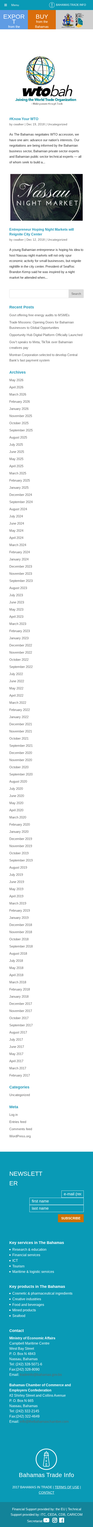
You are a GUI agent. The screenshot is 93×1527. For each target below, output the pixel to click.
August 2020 (18, 781)
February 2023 (19, 631)
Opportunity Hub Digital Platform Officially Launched (45, 335)
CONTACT (46, 1492)
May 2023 (16, 609)
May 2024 (16, 530)
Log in (13, 1114)
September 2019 (21, 860)
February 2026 (19, 401)
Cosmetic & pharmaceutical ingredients (42, 1293)
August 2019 (18, 867)
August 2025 (18, 437)
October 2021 (19, 738)
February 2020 (19, 824)
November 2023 (20, 573)
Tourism (18, 1266)
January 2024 (19, 559)
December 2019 (20, 839)
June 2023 (16, 602)
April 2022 (16, 695)
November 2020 (20, 760)
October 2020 (19, 767)
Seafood (18, 1316)
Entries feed (17, 1122)
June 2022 (16, 681)
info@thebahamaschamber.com (44, 1421)
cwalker (18, 124)
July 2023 (16, 595)
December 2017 (20, 1003)
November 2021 (20, 731)
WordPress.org (20, 1136)
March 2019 (17, 903)
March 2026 (17, 394)
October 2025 (19, 423)
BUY (42, 16)
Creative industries (26, 1299)
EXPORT (14, 19)
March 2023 (17, 624)
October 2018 (19, 939)
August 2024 (18, 509)
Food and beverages (28, 1305)
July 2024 (16, 516)
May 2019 (16, 889)
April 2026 (16, 387)
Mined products (24, 1310)
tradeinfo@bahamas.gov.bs (41, 1374)
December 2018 (20, 925)
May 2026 (16, 380)
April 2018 (16, 975)
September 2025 (21, 430)
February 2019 (19, 910)
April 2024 (16, 538)
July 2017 (16, 1039)
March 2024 (17, 545)
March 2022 (17, 702)
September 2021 (21, 745)
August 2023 (18, 588)
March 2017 (17, 1068)
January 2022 (19, 717)
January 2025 (19, 487)
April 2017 (16, 1061)
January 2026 (19, 409)
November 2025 (20, 416)
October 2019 (19, 853)
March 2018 (17, 982)
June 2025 (16, 452)
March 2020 (17, 817)
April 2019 (16, 896)
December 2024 (20, 495)
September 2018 (21, 946)
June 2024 (16, 523)
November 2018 (20, 932)
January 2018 (19, 996)
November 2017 (20, 1011)
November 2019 (20, 846)
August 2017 (18, 1032)
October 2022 (19, 659)
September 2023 (21, 581)
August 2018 (18, 953)
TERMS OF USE (67, 1487)
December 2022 (20, 645)
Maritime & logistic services (33, 1272)
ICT (15, 1260)
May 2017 (16, 1054)
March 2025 (17, 473)
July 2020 (16, 788)
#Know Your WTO (23, 119)
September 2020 (21, 774)
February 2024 (19, 552)
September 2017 (21, 1025)
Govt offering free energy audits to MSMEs (39, 315)
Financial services (26, 1255)
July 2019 (16, 874)
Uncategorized (57, 124)
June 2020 (16, 796)
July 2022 (16, 674)
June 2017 (16, 1046)
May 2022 (16, 688)
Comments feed (20, 1129)
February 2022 (19, 710)
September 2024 (21, 502)
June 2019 (16, 882)
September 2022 (21, 667)
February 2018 (19, 989)
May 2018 (16, 968)
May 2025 (16, 459)
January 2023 (19, 638)
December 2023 (20, 566)
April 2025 (16, 466)
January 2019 (19, 917)
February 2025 (19, 480)
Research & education (29, 1249)
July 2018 (16, 960)
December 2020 (20, 753)
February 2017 (19, 1075)
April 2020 (16, 810)
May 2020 (16, 803)
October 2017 (19, 1018)
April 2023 (16, 616)
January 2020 (19, 831)
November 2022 (20, 652)
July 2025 (16, 444)
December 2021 (20, 724)
